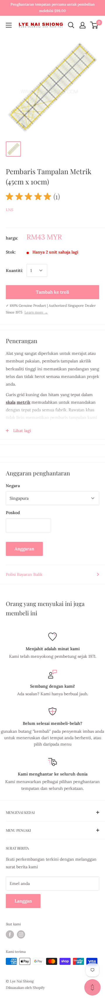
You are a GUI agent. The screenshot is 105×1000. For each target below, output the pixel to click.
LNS (9, 209)
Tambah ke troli (52, 292)
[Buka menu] (9, 25)
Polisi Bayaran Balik (24, 574)
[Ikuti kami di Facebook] (10, 934)
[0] (94, 25)
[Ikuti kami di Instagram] (21, 934)
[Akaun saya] (82, 25)
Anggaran (24, 549)
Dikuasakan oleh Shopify (25, 987)
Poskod (13, 512)
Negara (13, 485)
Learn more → (36, 312)
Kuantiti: (14, 270)
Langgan (23, 901)
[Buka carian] (71, 25)
